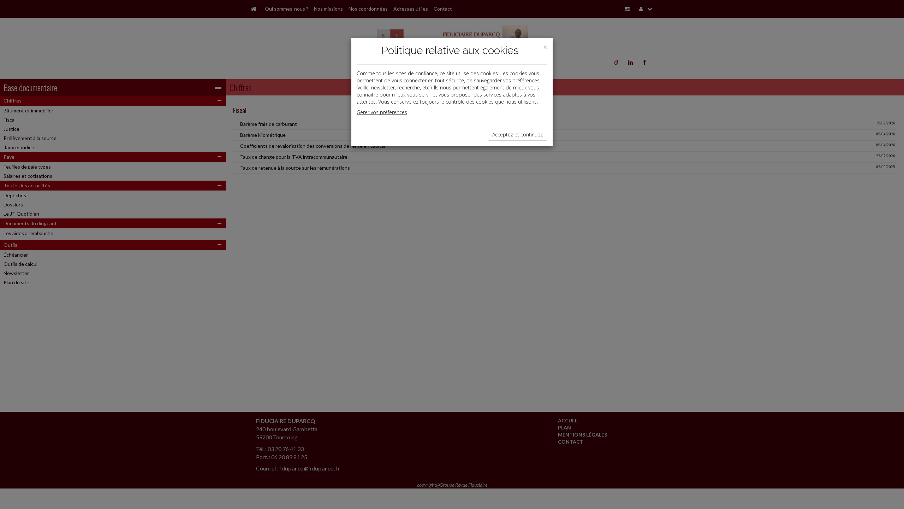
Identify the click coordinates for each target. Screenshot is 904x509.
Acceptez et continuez (517, 134)
